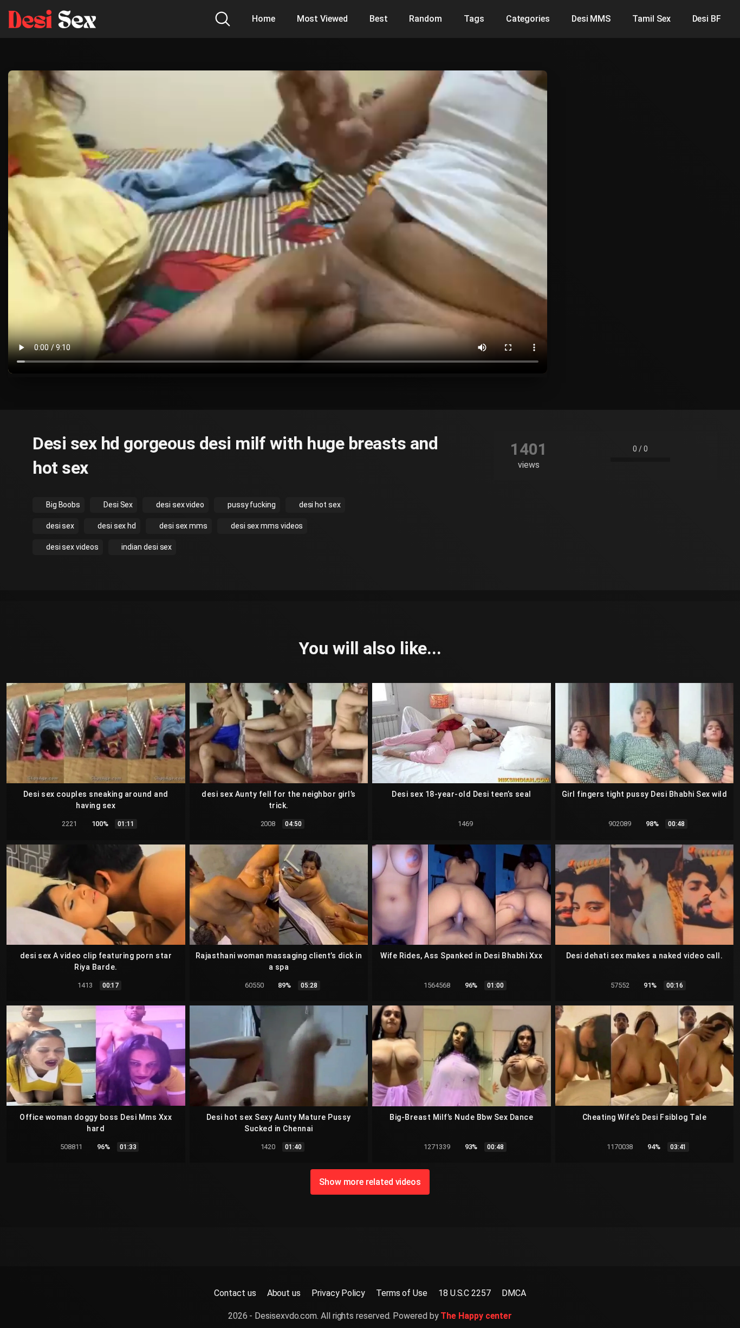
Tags (474, 19)
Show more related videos (370, 1182)
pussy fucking (251, 504)
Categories (528, 19)
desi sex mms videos (266, 525)
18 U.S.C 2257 (464, 1293)
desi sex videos (71, 547)
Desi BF (706, 19)
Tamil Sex (651, 19)
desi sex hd (116, 525)
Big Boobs (62, 504)
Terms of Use (401, 1293)
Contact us (235, 1293)
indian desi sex (146, 547)
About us (284, 1293)
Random (425, 19)
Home (263, 19)
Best (378, 19)
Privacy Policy (338, 1293)
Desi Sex (117, 504)
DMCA (514, 1293)
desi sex (59, 525)
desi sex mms (182, 525)
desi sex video (179, 504)
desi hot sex (319, 504)
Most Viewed (322, 19)
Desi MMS (591, 19)
